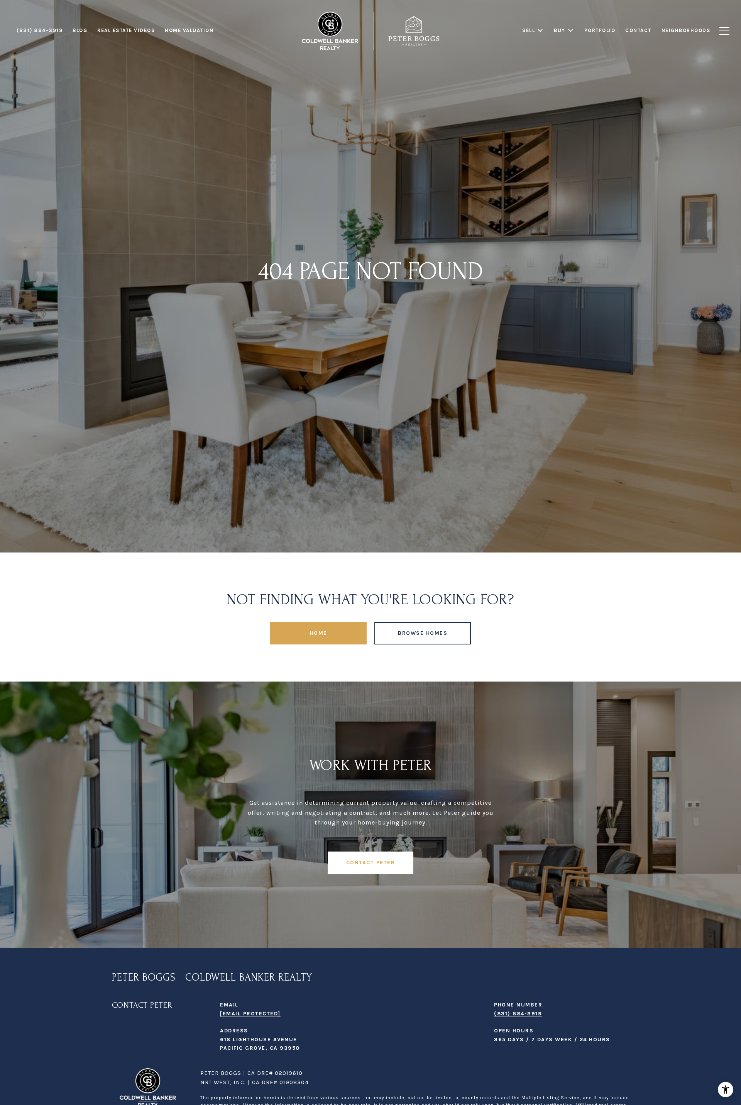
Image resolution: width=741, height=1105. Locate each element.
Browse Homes (422, 633)
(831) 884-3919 (518, 1013)
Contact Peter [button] (370, 862)
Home (318, 633)
